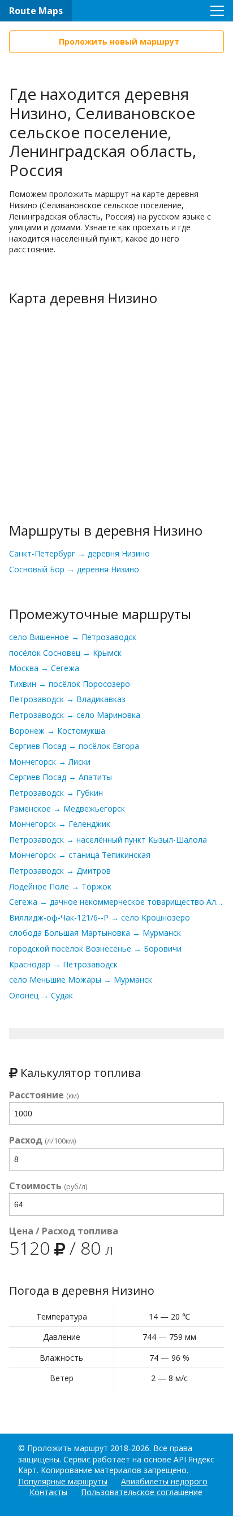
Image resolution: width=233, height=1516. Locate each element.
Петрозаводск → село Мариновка (74, 714)
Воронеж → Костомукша (57, 730)
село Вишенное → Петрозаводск (72, 637)
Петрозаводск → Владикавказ (67, 699)
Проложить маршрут (67, 1448)
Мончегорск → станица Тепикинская (79, 854)
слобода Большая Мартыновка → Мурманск (95, 932)
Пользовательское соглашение (141, 1492)
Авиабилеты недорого (164, 1481)
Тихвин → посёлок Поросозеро (69, 683)
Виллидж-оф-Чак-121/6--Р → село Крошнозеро (99, 917)
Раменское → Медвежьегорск (67, 808)
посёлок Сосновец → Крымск (65, 652)
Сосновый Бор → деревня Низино (74, 569)
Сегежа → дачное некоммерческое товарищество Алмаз (116, 901)
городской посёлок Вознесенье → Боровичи (95, 948)
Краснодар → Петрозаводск (63, 964)
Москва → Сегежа (44, 668)
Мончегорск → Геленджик (59, 823)
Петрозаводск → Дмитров (60, 870)
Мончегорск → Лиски (49, 761)
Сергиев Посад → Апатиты (60, 777)
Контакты (48, 1492)
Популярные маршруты (62, 1481)
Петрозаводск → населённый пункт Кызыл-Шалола (108, 839)
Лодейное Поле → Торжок (60, 886)
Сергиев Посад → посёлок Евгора (74, 746)
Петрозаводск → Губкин (56, 792)
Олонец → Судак (41, 995)
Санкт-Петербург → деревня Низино (79, 553)
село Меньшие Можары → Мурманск (80, 979)
